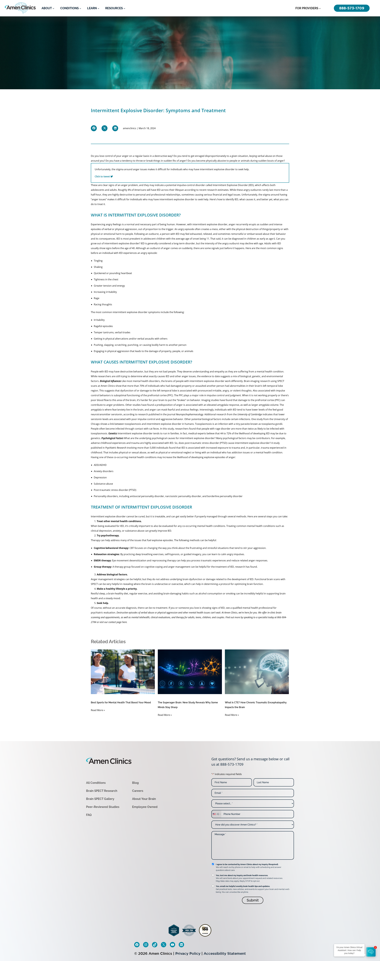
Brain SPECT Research (101, 791)
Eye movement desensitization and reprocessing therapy (144, 560)
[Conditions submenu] (80, 8)
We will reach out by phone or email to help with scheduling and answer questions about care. (248, 867)
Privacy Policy (187, 953)
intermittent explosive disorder (210, 224)
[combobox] (216, 814)
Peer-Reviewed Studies (102, 807)
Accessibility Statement (225, 953)
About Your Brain (144, 799)
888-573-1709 (231, 764)
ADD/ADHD (100, 465)
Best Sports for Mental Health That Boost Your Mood (121, 702)
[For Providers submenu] (320, 8)
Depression (100, 477)
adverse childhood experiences (108, 443)
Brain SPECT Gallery (100, 799)
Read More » (98, 710)
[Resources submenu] (124, 8)
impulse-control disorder (191, 185)
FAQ (89, 815)
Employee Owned (144, 807)
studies (137, 404)
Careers (137, 791)
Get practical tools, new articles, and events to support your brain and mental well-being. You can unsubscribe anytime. (253, 889)
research (212, 189)
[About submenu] (53, 8)
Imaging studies (210, 400)
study (259, 419)
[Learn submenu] (98, 8)
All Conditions (96, 783)
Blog (135, 783)
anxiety (117, 530)
